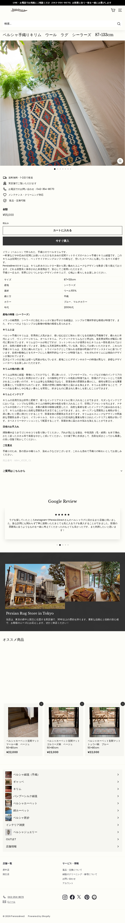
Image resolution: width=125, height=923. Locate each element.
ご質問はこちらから (14, 471)
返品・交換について (72, 869)
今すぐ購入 (62, 241)
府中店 (6, 869)
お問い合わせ (69, 878)
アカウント (67, 883)
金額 (5, 209)
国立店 (6, 874)
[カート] (113, 10)
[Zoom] (120, 161)
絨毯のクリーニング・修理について (79, 874)
